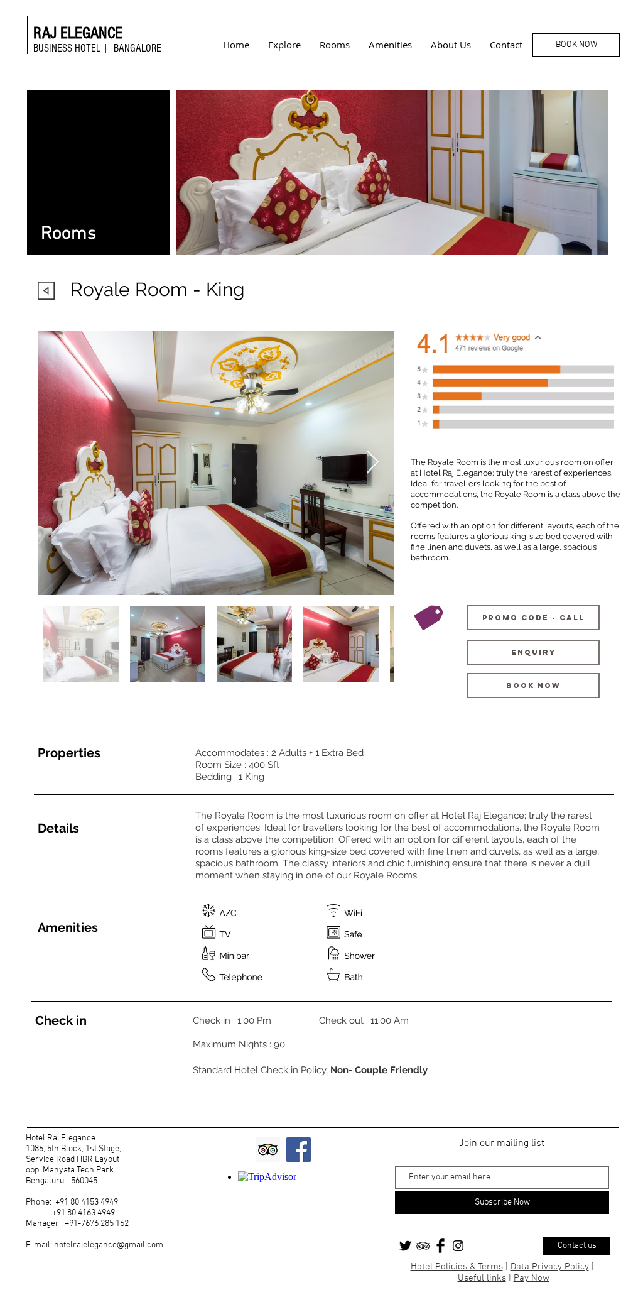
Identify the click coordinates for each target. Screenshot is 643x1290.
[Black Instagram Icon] (458, 1245)
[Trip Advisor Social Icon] (268, 1149)
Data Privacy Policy (550, 1266)
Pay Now (531, 1278)
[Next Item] (372, 463)
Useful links (482, 1278)
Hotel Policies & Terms (457, 1266)
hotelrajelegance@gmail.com (108, 1245)
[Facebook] (298, 1149)
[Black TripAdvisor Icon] (423, 1245)
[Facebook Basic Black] (440, 1245)
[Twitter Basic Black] (405, 1245)
